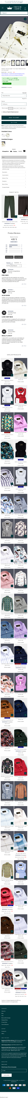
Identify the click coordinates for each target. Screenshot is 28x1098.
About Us (3, 1011)
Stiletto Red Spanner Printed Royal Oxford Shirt (7, 907)
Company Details (5, 187)
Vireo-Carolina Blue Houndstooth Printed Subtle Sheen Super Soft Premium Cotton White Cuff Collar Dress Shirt (21, 880)
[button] (14, 245)
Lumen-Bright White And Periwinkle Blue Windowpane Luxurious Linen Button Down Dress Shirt (20, 905)
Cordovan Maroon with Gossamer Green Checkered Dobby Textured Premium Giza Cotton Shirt (7, 961)
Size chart (24, 92)
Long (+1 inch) (16, 108)
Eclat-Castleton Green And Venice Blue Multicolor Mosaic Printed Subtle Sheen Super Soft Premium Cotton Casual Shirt (7, 614)
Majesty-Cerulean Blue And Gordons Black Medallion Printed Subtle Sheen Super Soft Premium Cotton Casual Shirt (7, 434)
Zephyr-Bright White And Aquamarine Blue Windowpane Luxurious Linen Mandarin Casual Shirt (7, 826)
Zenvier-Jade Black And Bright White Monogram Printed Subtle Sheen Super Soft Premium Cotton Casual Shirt (21, 614)
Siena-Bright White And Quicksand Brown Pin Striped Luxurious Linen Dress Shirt (21, 826)
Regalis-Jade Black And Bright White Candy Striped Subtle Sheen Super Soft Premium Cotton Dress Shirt (7, 539)
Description (4, 172)
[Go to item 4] (13, 63)
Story (3, 157)
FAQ (2, 1015)
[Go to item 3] (8, 63)
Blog (2, 1013)
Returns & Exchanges (5, 1017)
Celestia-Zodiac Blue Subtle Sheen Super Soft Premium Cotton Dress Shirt (21, 718)
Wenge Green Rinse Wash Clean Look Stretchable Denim (9, 221)
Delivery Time (5, 178)
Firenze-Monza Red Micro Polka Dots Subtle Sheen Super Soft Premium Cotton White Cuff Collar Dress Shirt (20, 405)
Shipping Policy (4, 1020)
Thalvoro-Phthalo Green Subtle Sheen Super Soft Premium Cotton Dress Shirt (20, 749)
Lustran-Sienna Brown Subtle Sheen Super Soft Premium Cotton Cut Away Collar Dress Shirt (7, 720)
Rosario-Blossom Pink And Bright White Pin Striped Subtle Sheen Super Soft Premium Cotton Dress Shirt (20, 432)
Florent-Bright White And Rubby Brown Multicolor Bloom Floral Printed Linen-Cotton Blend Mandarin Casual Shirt (20, 564)
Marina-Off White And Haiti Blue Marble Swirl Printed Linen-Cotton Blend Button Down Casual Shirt (21, 539)
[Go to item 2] (3, 63)
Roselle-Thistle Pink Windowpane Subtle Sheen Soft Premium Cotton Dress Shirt (20, 638)
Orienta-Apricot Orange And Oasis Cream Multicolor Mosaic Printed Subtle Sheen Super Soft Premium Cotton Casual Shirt (21, 801)
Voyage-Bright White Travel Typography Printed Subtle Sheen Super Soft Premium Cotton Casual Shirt (20, 589)
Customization (5, 175)
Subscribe (6, 1075)
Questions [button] (16, 262)
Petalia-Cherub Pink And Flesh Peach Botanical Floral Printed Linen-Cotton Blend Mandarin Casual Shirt (7, 693)
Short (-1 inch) (23, 108)
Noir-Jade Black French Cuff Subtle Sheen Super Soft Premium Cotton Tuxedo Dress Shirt (21, 462)
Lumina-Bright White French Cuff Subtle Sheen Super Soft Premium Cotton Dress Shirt (7, 407)
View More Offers (7, 83)
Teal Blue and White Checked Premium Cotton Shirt (20, 853)
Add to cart (14, 117)
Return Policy (5, 184)
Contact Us (3, 1031)
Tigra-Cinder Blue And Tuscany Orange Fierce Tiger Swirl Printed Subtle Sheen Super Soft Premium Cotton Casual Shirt (7, 988)
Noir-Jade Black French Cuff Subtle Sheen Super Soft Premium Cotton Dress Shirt (7, 380)
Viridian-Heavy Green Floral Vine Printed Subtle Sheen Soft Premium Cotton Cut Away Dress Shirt (20, 959)
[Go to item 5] (18, 63)
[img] (14, 269)
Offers (2, 1033)
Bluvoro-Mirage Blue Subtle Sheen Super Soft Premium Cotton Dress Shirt (21, 666)
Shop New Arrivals (3, 1097)
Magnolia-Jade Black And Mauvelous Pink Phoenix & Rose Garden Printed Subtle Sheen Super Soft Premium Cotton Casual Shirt (7, 776)
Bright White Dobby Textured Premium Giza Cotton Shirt (20, 990)
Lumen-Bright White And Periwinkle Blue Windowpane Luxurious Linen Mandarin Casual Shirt (21, 934)
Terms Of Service (5, 1024)
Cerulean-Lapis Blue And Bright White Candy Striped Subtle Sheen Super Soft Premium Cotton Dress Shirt (21, 514)
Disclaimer (4, 181)
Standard (10, 108)
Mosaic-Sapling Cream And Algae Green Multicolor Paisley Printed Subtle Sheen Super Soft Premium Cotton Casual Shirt (7, 880)
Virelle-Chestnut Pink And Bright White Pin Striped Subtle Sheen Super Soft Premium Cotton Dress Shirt (7, 589)
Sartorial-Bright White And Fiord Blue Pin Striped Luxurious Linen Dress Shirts (7, 663)
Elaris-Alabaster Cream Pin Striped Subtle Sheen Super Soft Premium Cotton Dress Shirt (21, 378)
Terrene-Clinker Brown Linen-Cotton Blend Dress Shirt (7, 934)
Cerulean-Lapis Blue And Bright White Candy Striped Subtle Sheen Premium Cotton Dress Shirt (7, 801)
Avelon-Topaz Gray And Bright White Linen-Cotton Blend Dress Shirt (7, 486)
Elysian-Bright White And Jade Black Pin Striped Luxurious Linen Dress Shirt (7, 564)
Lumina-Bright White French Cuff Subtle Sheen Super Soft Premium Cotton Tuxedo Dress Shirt (20, 489)
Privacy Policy (4, 1022)
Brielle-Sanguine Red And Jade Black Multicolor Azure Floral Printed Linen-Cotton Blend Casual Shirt (7, 747)
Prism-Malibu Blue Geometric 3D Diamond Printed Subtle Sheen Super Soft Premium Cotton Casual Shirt (7, 638)
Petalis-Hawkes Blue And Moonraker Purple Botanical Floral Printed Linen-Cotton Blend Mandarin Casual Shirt (7, 514)
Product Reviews (14, 233)
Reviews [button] (8, 262)
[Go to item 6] (23, 63)
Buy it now (14, 122)
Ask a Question (18, 257)
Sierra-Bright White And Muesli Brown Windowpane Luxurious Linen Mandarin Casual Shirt (7, 851)
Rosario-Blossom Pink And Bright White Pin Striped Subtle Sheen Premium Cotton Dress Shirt (20, 693)
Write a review (9, 257)
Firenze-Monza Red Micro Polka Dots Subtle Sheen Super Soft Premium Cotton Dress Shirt (20, 776)
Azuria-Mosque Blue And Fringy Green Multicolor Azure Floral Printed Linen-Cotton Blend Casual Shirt (7, 459)
